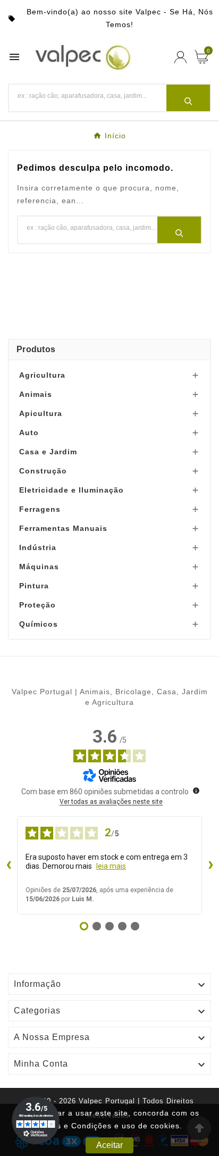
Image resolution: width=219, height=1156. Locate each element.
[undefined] (196, 790)
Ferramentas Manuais (63, 528)
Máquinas (39, 566)
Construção (43, 471)
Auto (29, 432)
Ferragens (40, 509)
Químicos (38, 624)
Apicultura (40, 413)
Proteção (37, 605)
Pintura (34, 585)
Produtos (35, 349)
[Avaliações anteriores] (8, 865)
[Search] (188, 98)
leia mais (111, 866)
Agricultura (42, 375)
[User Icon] (180, 57)
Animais (35, 394)
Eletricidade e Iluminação (71, 490)
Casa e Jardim (48, 451)
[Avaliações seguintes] (210, 865)
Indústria (37, 547)
